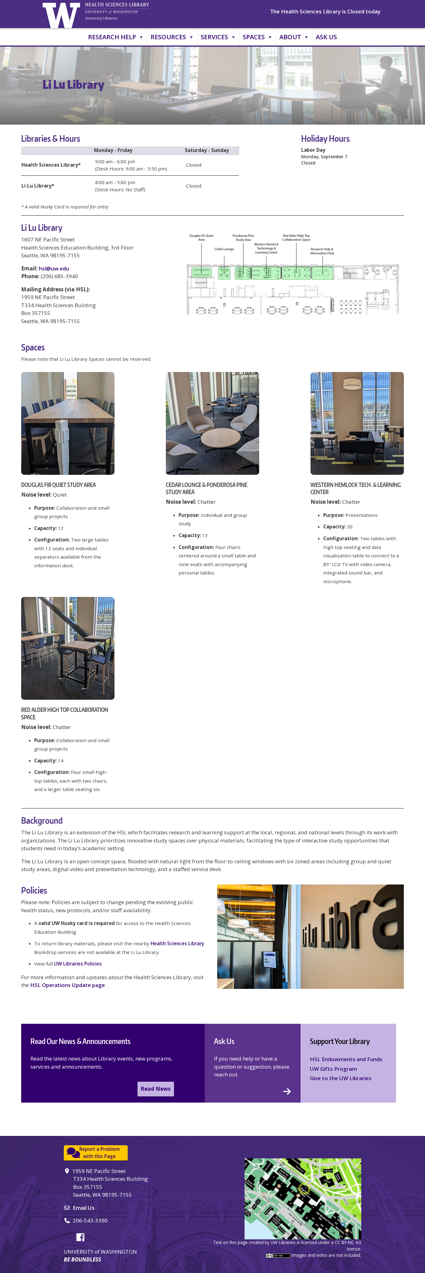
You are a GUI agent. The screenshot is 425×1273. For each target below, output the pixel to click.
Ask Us (326, 37)
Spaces (254, 37)
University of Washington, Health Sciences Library (125, 14)
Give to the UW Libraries (340, 1078)
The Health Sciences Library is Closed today (325, 11)
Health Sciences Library (177, 943)
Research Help (112, 37)
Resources (168, 37)
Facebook (82, 1236)
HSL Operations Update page (67, 985)
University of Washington (63, 14)
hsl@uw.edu (54, 268)
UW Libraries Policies (78, 964)
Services (214, 37)
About (290, 37)
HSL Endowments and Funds (346, 1059)
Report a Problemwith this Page (99, 1152)
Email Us (84, 1207)
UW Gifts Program (333, 1068)
